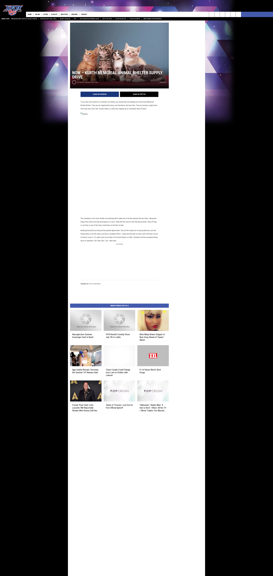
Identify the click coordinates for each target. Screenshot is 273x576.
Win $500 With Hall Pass (48, 19)
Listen (45, 14)
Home (30, 14)
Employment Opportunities (152, 19)
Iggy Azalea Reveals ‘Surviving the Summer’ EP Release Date (85, 371)
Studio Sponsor (134, 19)
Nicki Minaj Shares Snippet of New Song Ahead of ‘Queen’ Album (152, 337)
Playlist (54, 14)
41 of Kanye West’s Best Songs (150, 371)
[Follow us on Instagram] (227, 14)
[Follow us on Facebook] (222, 14)
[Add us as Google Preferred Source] (217, 14)
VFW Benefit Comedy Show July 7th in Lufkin (118, 335)
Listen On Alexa (120, 19)
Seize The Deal (107, 19)
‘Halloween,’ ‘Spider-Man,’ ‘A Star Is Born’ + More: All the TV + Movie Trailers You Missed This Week (152, 408)
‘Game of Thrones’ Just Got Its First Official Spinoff (119, 406)
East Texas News (95, 284)
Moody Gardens (65, 19)
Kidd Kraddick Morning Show (89, 19)
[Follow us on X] (238, 14)
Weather (74, 14)
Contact (84, 14)
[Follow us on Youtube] (233, 14)
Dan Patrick (80, 82)
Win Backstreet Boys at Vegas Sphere (24, 19)
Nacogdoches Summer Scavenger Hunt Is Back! (83, 335)
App (75, 19)
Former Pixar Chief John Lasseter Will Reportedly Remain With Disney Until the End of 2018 (84, 408)
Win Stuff (64, 14)
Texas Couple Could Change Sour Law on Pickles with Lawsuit (118, 372)
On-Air (37, 14)
